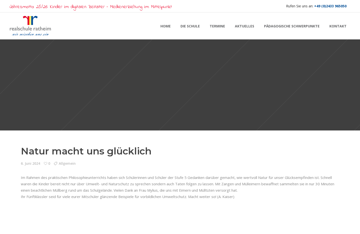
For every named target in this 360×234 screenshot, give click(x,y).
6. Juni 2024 (30, 163)
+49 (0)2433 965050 (330, 6)
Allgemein (67, 163)
